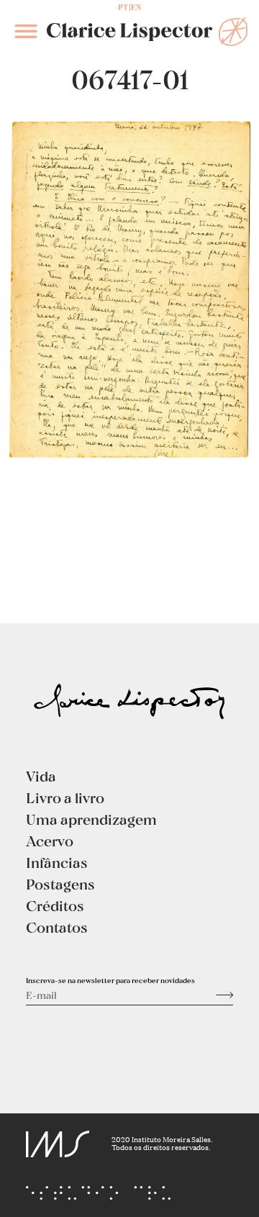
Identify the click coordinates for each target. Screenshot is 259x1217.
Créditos (55, 905)
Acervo (49, 840)
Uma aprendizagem (91, 819)
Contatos (57, 927)
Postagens (60, 883)
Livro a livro (65, 797)
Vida (41, 775)
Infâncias (57, 862)
